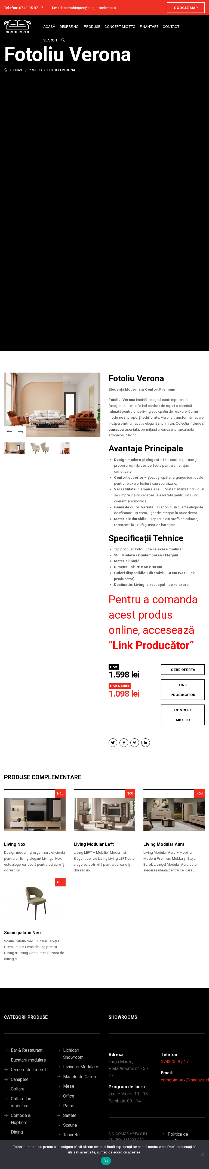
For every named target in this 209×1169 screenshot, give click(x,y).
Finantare (149, 26)
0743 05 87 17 (31, 7)
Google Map (186, 7)
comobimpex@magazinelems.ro (90, 7)
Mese (68, 1086)
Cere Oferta (183, 669)
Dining (17, 1132)
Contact (171, 26)
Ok (105, 1161)
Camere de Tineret (28, 1069)
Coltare (17, 1089)
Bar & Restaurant (26, 1050)
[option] (52, 405)
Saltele (69, 1115)
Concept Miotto (120, 26)
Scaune (70, 1125)
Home (18, 70)
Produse (92, 26)
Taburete (71, 1134)
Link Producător (151, 645)
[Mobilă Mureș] (17, 26)
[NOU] (35, 817)
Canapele (20, 1079)
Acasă (49, 26)
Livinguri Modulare (80, 1066)
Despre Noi (69, 26)
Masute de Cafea (79, 1076)
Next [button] (20, 431)
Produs (35, 70)
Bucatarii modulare (28, 1060)
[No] (202, 1154)
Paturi (68, 1105)
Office (68, 1096)
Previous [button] (9, 431)
